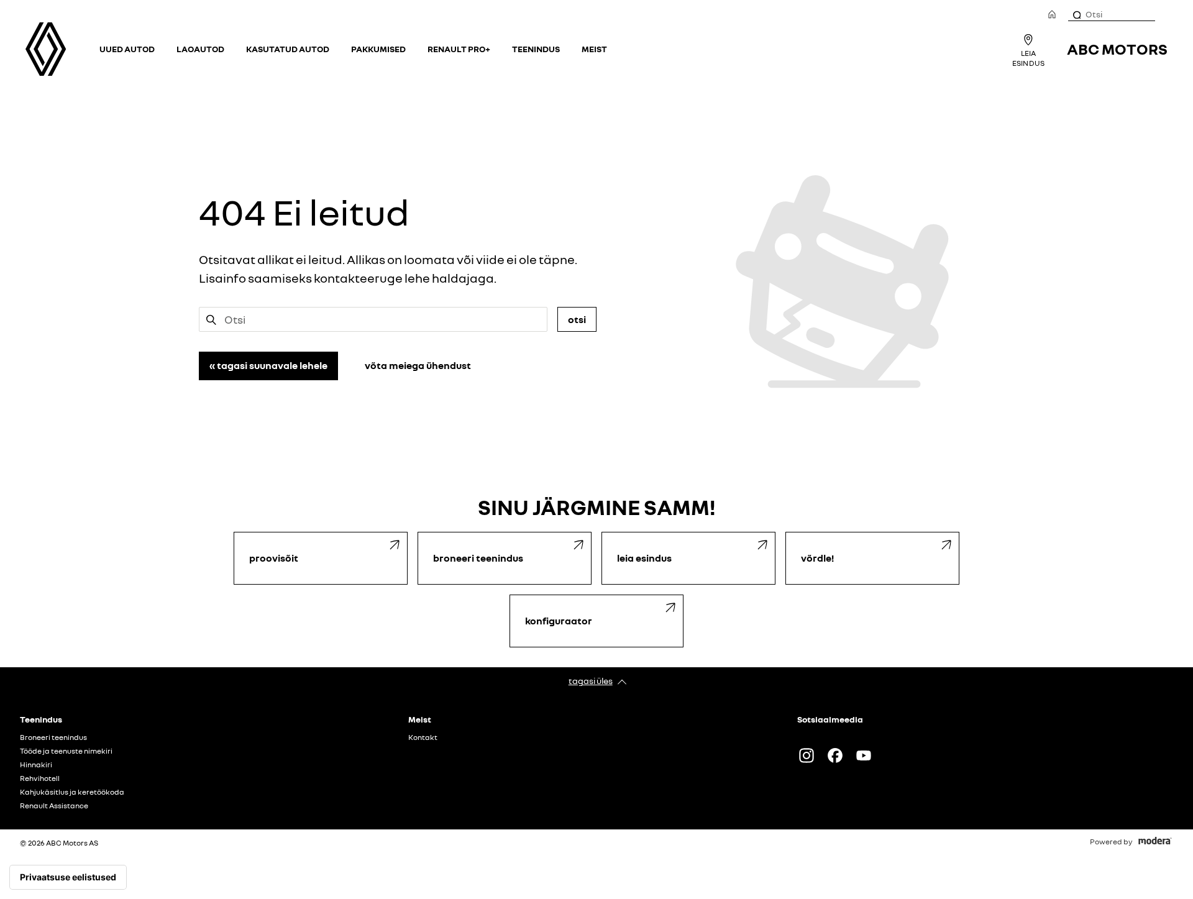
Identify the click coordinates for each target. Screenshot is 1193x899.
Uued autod (127, 48)
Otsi (577, 319)
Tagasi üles (591, 680)
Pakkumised (378, 48)
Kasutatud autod (287, 48)
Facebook (835, 755)
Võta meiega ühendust (418, 365)
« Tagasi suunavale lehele (268, 365)
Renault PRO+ (458, 48)
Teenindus (536, 48)
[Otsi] (1076, 14)
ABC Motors (1117, 48)
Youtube (863, 755)
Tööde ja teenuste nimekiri (66, 751)
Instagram (806, 755)
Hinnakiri (36, 765)
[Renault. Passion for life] (45, 49)
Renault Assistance (54, 806)
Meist (594, 48)
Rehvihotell (40, 778)
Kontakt (422, 737)
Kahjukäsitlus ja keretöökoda (72, 792)
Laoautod (200, 48)
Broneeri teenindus (53, 737)
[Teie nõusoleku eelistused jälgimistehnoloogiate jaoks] (68, 877)
